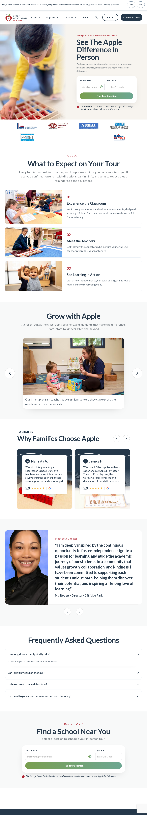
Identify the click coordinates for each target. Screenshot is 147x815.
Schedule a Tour (131, 17)
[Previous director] (67, 611)
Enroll (110, 17)
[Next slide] (137, 373)
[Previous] (116, 438)
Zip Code (111, 80)
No (140, 4)
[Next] (126, 438)
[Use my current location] (101, 87)
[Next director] (79, 611)
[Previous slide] (10, 373)
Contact (86, 17)
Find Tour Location (107, 95)
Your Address (87, 80)
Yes (131, 4)
